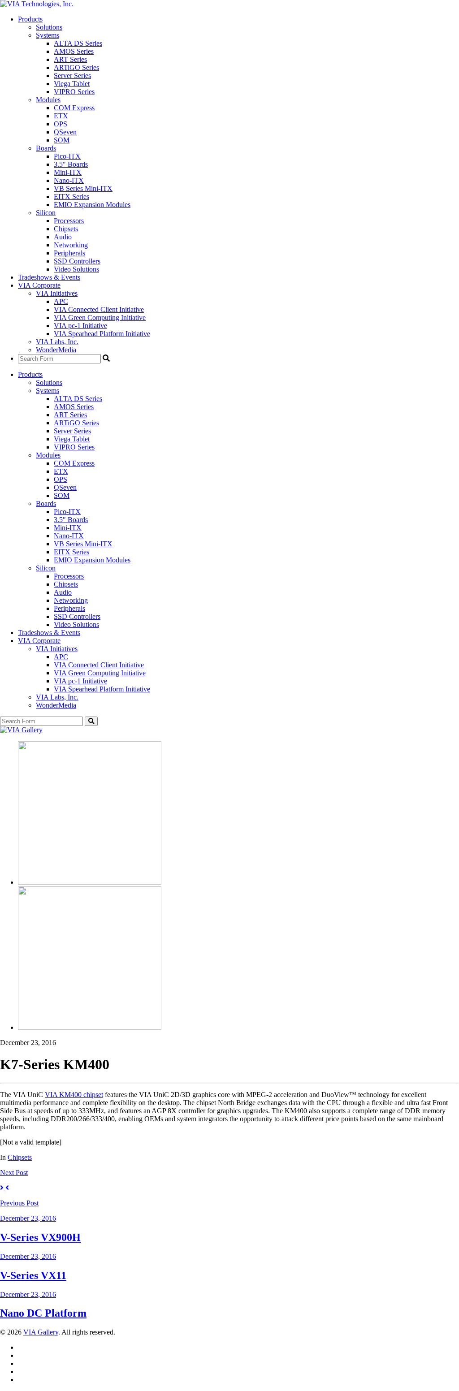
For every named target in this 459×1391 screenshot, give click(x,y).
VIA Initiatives (57, 293)
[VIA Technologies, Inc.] (37, 4)
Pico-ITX (67, 156)
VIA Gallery (40, 1332)
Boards (46, 148)
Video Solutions (76, 269)
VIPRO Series (74, 91)
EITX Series (71, 196)
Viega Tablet (72, 83)
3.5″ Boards (71, 164)
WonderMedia (56, 350)
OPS (60, 124)
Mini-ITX (68, 172)
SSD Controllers (77, 261)
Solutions (49, 27)
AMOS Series (74, 51)
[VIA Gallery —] (21, 730)
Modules (48, 100)
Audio (63, 237)
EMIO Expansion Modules (92, 204)
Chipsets (66, 229)
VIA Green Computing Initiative (100, 317)
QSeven (65, 132)
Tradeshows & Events (49, 277)
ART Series (70, 59)
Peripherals (69, 253)
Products (30, 19)
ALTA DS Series (78, 43)
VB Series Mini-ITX (83, 188)
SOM (61, 140)
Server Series (72, 75)
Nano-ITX (69, 180)
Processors (69, 221)
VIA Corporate (39, 285)
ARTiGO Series (76, 67)
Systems (47, 35)
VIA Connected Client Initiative (99, 309)
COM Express (74, 108)
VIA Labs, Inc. (57, 342)
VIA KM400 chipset (74, 1094)
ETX (61, 116)
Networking (71, 245)
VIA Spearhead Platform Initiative (102, 333)
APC (61, 301)
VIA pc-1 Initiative (80, 325)
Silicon (46, 212)
